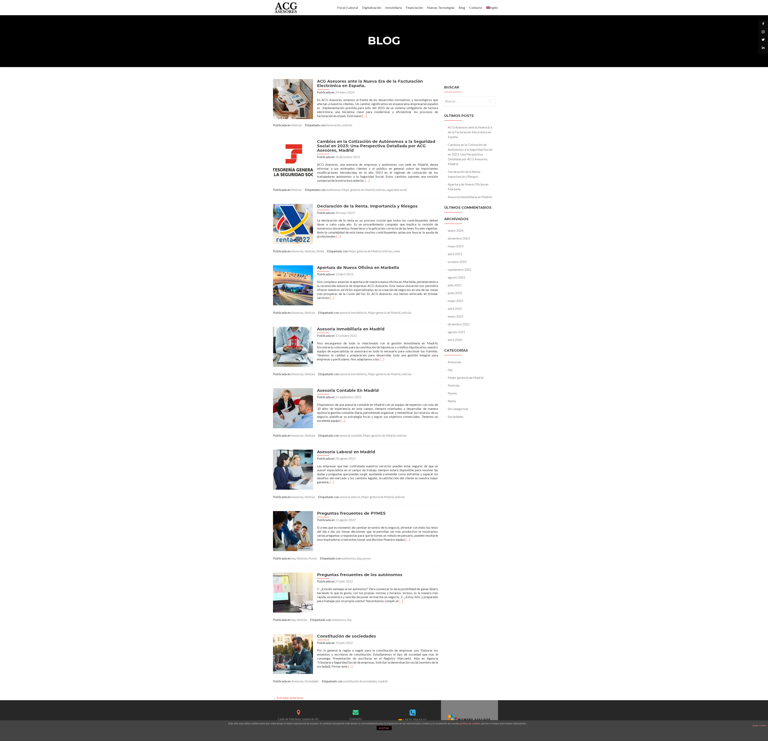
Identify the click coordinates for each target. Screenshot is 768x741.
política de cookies (470, 723)
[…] (364, 116)
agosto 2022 (456, 277)
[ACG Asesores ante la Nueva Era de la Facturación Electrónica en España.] (293, 98)
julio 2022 (454, 285)
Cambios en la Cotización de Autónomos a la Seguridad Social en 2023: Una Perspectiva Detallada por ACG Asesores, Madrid (376, 146)
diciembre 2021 (459, 324)
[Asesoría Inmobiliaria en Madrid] (293, 346)
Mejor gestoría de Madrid (358, 190)
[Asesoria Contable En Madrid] (293, 408)
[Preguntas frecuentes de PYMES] (293, 530)
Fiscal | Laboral (347, 7)
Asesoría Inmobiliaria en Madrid (350, 329)
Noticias (296, 125)
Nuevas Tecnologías (441, 7)
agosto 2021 (456, 332)
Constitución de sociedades (346, 636)
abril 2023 (455, 254)
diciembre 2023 (459, 238)
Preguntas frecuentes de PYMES (351, 513)
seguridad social (397, 190)
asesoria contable (351, 435)
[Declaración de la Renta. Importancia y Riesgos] (293, 223)
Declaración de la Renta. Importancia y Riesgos (367, 206)
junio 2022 (455, 293)
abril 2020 (455, 340)
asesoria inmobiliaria (353, 312)
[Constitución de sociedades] (293, 653)
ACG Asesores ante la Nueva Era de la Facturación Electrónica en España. (370, 83)
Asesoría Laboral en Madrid (346, 451)
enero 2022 (455, 316)
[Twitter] (763, 41)
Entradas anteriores (288, 698)
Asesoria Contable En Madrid (348, 390)
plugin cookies (759, 725)
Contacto (475, 7)
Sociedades (312, 681)
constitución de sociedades (360, 681)
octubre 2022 (457, 262)
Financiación (414, 7)
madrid (382, 681)
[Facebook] (763, 25)
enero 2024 (455, 230)
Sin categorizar (458, 409)
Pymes (312, 558)
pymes (366, 558)
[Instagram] (763, 33)
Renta (320, 251)
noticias (347, 125)
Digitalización (371, 7)
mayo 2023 (455, 246)
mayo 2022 (455, 301)
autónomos (333, 190)
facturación (333, 125)
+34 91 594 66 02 (415, 719)
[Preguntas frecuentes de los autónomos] (293, 592)
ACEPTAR (384, 728)
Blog (462, 7)
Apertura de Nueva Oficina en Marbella (358, 267)
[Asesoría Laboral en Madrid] (293, 469)
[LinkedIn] (763, 49)
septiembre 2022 (459, 269)
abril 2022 (455, 308)
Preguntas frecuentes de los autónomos (359, 574)
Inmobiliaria (393, 7)
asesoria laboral (350, 497)
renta (396, 251)
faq (293, 558)
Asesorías (297, 251)
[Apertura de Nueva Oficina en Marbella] (293, 285)
